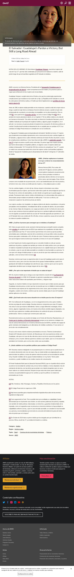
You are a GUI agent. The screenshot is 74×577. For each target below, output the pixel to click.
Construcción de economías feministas (50, 556)
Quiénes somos (7, 532)
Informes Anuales (7, 540)
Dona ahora (45, 476)
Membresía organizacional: (14, 487)
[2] (12, 114)
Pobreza (48, 432)
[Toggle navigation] (69, 3)
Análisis (18, 426)
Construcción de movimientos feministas (32, 432)
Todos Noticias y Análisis (46, 532)
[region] (37, 571)
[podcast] (23, 502)
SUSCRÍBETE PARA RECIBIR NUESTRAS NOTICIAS (22, 514)
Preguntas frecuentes (8, 542)
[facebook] (7, 502)
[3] (56, 114)
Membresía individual (12, 480)
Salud (16, 432)
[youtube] (19, 502)
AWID (16, 435)
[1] (19, 103)
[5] (46, 266)
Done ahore (6, 558)
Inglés (18, 61)
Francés (22, 61)
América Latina (19, 429)
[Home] (5, 3)
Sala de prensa (44, 537)
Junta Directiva (7, 537)
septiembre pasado (55, 140)
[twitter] (4, 502)
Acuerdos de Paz (30, 114)
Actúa (4, 553)
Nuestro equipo (7, 535)
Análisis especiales (45, 535)
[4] (35, 255)
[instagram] (11, 502)
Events (4, 561)
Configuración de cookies (25, 574)
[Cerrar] (71, 569)
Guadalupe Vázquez (42, 69)
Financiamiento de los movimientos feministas (52, 553)
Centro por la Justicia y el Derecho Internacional (24, 320)
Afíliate (4, 556)
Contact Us (6, 545)
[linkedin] (15, 502)
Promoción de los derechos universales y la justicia (53, 558)
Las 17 (11, 142)
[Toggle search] (65, 3)
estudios (15, 229)
